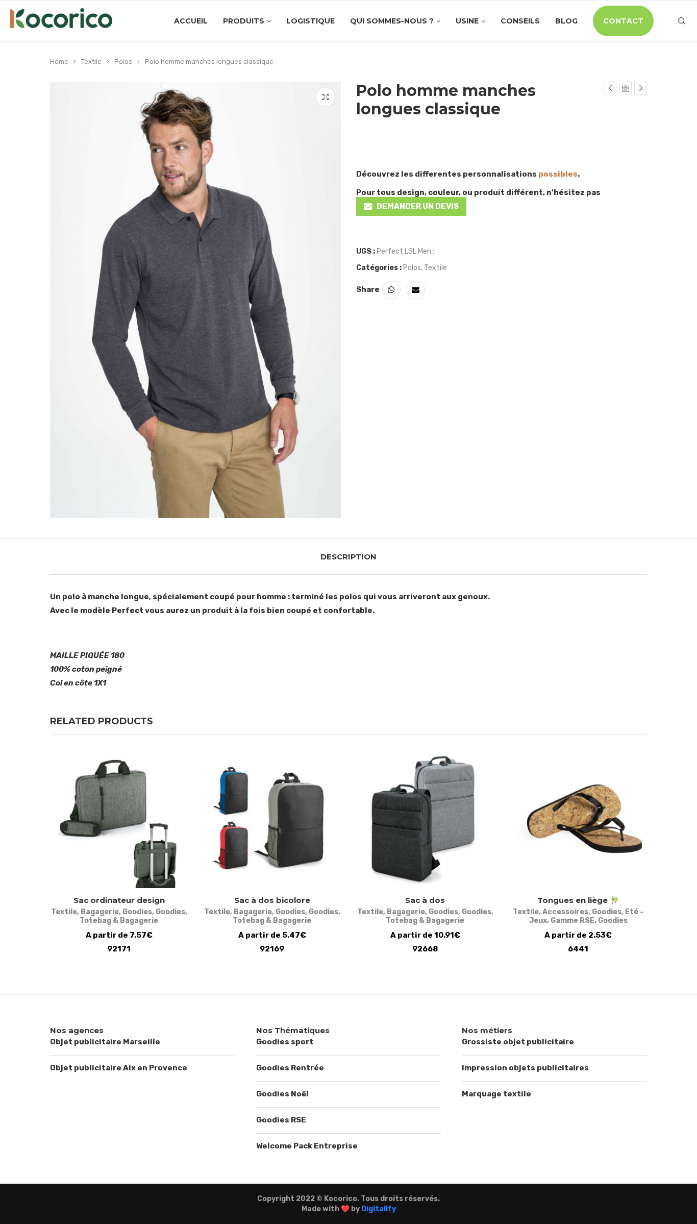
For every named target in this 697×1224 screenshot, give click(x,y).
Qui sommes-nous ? (392, 21)
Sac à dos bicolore (272, 900)
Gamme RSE (572, 920)
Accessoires (565, 912)
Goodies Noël (282, 1093)
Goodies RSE (281, 1119)
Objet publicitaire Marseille (105, 1041)
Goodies (137, 912)
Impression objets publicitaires (525, 1067)
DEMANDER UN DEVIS (418, 206)
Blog (566, 21)
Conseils (520, 21)
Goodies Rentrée (290, 1067)
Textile (91, 61)
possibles (558, 174)
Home (59, 61)
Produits (243, 21)
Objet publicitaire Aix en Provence (118, 1067)
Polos (123, 61)
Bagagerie (100, 912)
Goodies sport (284, 1041)
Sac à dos (425, 900)
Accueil (191, 21)
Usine (467, 21)
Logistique (310, 21)
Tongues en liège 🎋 (578, 900)
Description (348, 556)
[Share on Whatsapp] (391, 290)
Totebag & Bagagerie (119, 920)
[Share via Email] (416, 290)
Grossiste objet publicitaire (518, 1041)
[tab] (348, 556)
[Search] (682, 21)
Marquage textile (496, 1093)
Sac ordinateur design (119, 900)
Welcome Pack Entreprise (307, 1145)
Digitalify (378, 1209)
